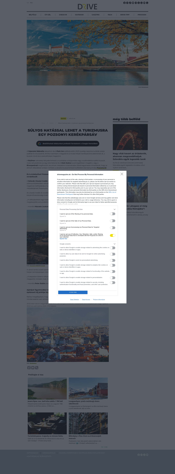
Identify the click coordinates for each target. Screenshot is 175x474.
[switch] (112, 213)
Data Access (86, 299)
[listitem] (87, 209)
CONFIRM (73, 292)
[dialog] (87, 237)
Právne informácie (99, 299)
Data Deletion (74, 299)
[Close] (122, 175)
